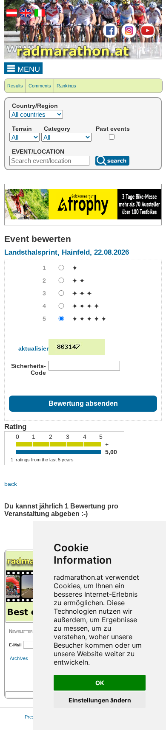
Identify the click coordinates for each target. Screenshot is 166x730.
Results (15, 85)
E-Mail (15, 645)
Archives (19, 658)
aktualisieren (37, 348)
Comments (40, 85)
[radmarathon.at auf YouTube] (146, 36)
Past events (113, 128)
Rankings (66, 85)
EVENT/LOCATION (38, 151)
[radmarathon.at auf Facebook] (109, 36)
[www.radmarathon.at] (68, 57)
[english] (24, 14)
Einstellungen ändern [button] (100, 700)
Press (31, 716)
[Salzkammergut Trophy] (83, 217)
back (10, 483)
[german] (10, 14)
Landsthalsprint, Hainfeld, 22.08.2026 (66, 252)
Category (57, 128)
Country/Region (35, 105)
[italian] (38, 14)
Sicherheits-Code (28, 369)
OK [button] (99, 682)
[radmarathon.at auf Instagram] (128, 36)
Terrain (22, 128)
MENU (27, 69)
